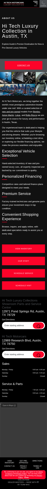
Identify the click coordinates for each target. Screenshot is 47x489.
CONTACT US (23, 65)
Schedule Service (23, 273)
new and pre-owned (11, 112)
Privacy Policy (21, 474)
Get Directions (8, 320)
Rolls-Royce (31, 115)
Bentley (36, 112)
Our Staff (23, 261)
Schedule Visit (24, 286)
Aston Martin (8, 115)
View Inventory (23, 249)
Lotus (17, 115)
